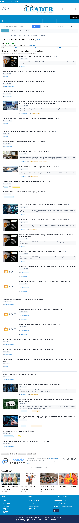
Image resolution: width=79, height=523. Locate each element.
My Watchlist (60, 26)
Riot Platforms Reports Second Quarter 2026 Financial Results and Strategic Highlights (47, 266)
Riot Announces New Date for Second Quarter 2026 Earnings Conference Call (44, 281)
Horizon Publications (28, 517)
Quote (15, 47)
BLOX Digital (53, 519)
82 (28, 53)
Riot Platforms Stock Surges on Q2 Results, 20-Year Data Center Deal (42, 251)
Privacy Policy (49, 462)
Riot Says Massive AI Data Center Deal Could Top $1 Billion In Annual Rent (44, 220)
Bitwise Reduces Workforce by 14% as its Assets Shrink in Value (24, 81)
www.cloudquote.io (53, 458)
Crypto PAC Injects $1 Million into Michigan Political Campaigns (23, 299)
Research (59, 47)
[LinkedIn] (71, 461)
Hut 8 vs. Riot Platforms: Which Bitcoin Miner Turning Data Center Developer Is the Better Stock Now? (46, 400)
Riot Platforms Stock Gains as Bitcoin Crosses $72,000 (38, 56)
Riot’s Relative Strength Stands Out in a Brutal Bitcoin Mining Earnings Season (29, 71)
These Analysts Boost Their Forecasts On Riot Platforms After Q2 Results (44, 205)
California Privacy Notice (21, 520)
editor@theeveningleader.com (64, 506)
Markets (5, 30)
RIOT (39, 39)
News (19, 35)
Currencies (26, 35)
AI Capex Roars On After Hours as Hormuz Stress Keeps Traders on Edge (27, 181)
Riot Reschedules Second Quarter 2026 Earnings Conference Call (40, 309)
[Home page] (38, 9)
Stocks (14, 30)
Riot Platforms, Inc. (25, 272)
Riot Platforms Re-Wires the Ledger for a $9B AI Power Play (39, 167)
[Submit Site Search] (74, 9)
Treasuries (42, 35)
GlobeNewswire (24, 276)
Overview (13, 35)
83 (31, 53)
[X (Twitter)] (64, 461)
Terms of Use (30, 519)
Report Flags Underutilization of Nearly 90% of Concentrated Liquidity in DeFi (28, 339)
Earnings (40, 161)
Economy (44, 161)
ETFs (21, 30)
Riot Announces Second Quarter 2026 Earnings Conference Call (40, 324)
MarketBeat (23, 161)
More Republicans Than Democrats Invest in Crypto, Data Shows (24, 141)
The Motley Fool (24, 113)
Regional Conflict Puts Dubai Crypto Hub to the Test (20, 374)
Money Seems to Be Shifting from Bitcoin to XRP (18, 431)
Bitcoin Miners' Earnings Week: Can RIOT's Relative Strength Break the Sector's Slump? (32, 118)
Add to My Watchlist (30, 45)
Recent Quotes (47, 26)
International (34, 35)
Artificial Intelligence (36, 113)
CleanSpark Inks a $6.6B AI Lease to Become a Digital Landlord (40, 384)
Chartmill (6, 76)
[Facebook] (68, 461)
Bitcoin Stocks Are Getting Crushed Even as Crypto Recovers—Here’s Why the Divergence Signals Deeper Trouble (37, 360)
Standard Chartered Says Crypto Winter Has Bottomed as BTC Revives (26, 441)
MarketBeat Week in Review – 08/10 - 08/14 (34, 151)
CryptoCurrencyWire (8, 96)
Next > (34, 53)
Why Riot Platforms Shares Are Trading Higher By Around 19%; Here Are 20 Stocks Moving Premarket (46, 235)
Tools (27, 30)
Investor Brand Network (8, 86)
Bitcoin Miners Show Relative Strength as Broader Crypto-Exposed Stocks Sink (29, 131)
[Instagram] (75, 461)
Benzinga (22, 66)
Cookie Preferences (32, 520)
